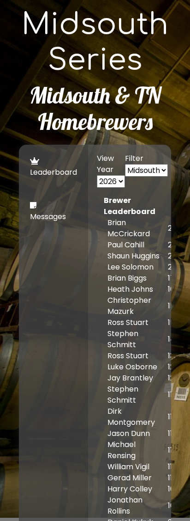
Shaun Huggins (133, 256)
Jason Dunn (128, 433)
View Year (105, 164)
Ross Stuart (127, 322)
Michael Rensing (121, 450)
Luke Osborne (132, 367)
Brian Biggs (127, 278)
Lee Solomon (130, 267)
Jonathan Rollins (124, 505)
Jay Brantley (130, 378)
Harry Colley (129, 489)
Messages (48, 216)
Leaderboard (53, 172)
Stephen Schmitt (122, 339)
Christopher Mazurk (129, 306)
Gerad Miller (129, 477)
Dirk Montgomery (131, 417)
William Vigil (128, 466)
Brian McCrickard (128, 228)
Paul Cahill (125, 244)
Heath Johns (130, 289)
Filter (134, 158)
